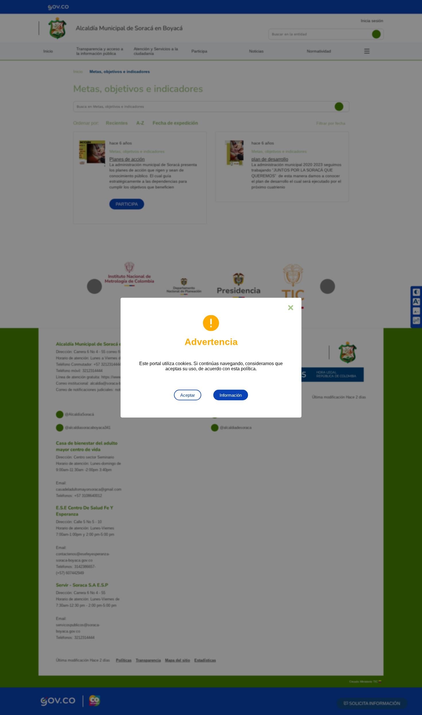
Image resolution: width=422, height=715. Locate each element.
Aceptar (187, 394)
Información (231, 394)
